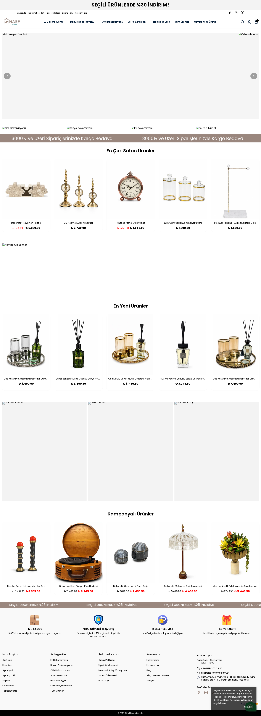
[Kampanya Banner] (130, 268)
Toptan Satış (81, 13)
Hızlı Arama (153, 665)
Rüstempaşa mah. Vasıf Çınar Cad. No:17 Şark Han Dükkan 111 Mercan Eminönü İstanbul (228, 678)
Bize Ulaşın (104, 680)
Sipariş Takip (9, 675)
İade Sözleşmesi (107, 675)
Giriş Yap (7, 660)
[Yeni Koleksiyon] (130, 76)
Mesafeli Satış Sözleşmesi (112, 670)
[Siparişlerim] (249, 22)
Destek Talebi (53, 13)
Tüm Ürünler (182, 21)
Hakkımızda (153, 660)
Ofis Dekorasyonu (112, 21)
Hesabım (7, 665)
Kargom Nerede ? (36, 13)
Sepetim (7, 680)
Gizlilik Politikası (106, 660)
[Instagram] (206, 692)
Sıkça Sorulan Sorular (158, 675)
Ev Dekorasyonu (53, 21)
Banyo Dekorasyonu (82, 21)
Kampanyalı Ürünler (205, 21)
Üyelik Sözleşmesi (108, 665)
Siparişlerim (67, 13)
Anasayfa (21, 13)
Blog (149, 670)
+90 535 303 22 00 (211, 668)
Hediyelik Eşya (161, 21)
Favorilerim (8, 685)
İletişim (151, 680)
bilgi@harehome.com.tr (215, 672)
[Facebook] (199, 692)
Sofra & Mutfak (137, 21)
